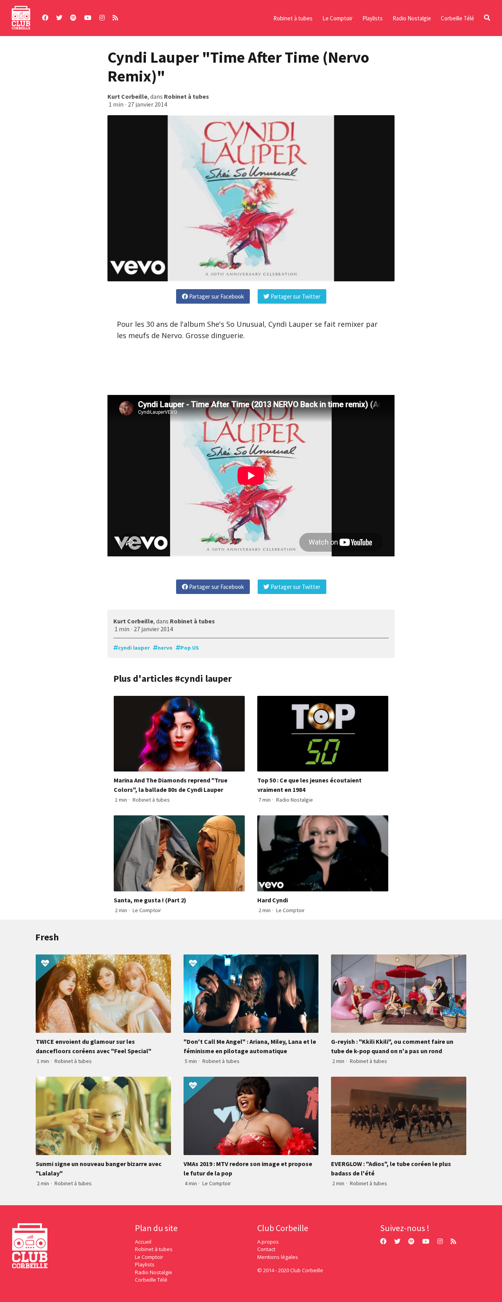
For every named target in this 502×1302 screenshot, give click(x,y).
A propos (268, 1241)
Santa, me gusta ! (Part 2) (150, 900)
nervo (165, 647)
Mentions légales (277, 1256)
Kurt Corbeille (127, 96)
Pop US (189, 647)
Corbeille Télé (457, 18)
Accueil (143, 1241)
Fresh (47, 937)
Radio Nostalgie (412, 18)
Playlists (372, 18)
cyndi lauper (134, 647)
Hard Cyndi (272, 900)
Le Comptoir (337, 18)
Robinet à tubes (293, 18)
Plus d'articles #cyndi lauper (172, 678)
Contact (266, 1249)
